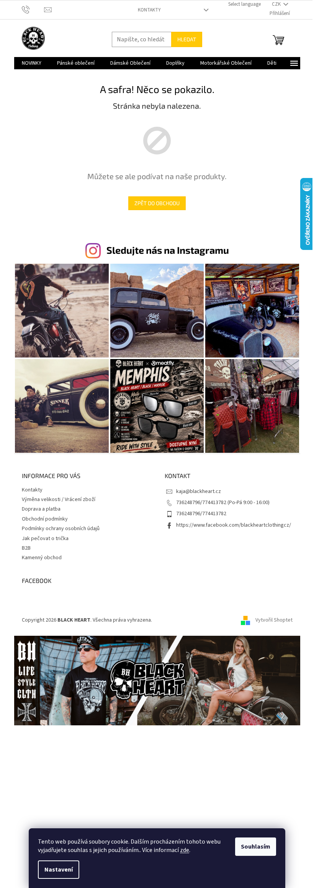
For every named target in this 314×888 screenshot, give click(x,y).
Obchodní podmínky (45, 519)
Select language (244, 4)
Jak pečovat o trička (45, 538)
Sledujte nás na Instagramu (167, 250)
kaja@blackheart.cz (198, 491)
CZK (277, 4)
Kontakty (149, 10)
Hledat (186, 39)
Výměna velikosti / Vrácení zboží (58, 499)
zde (184, 850)
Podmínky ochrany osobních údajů (61, 528)
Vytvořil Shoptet (274, 620)
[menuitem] (31, 63)
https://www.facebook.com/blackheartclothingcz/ (233, 525)
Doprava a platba (41, 509)
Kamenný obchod (42, 558)
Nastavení (58, 869)
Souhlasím (255, 846)
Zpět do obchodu (157, 203)
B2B (26, 548)
